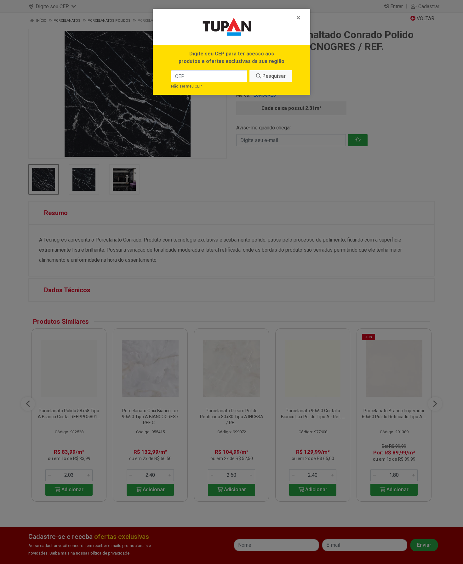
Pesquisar (273, 76)
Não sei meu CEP (186, 86)
